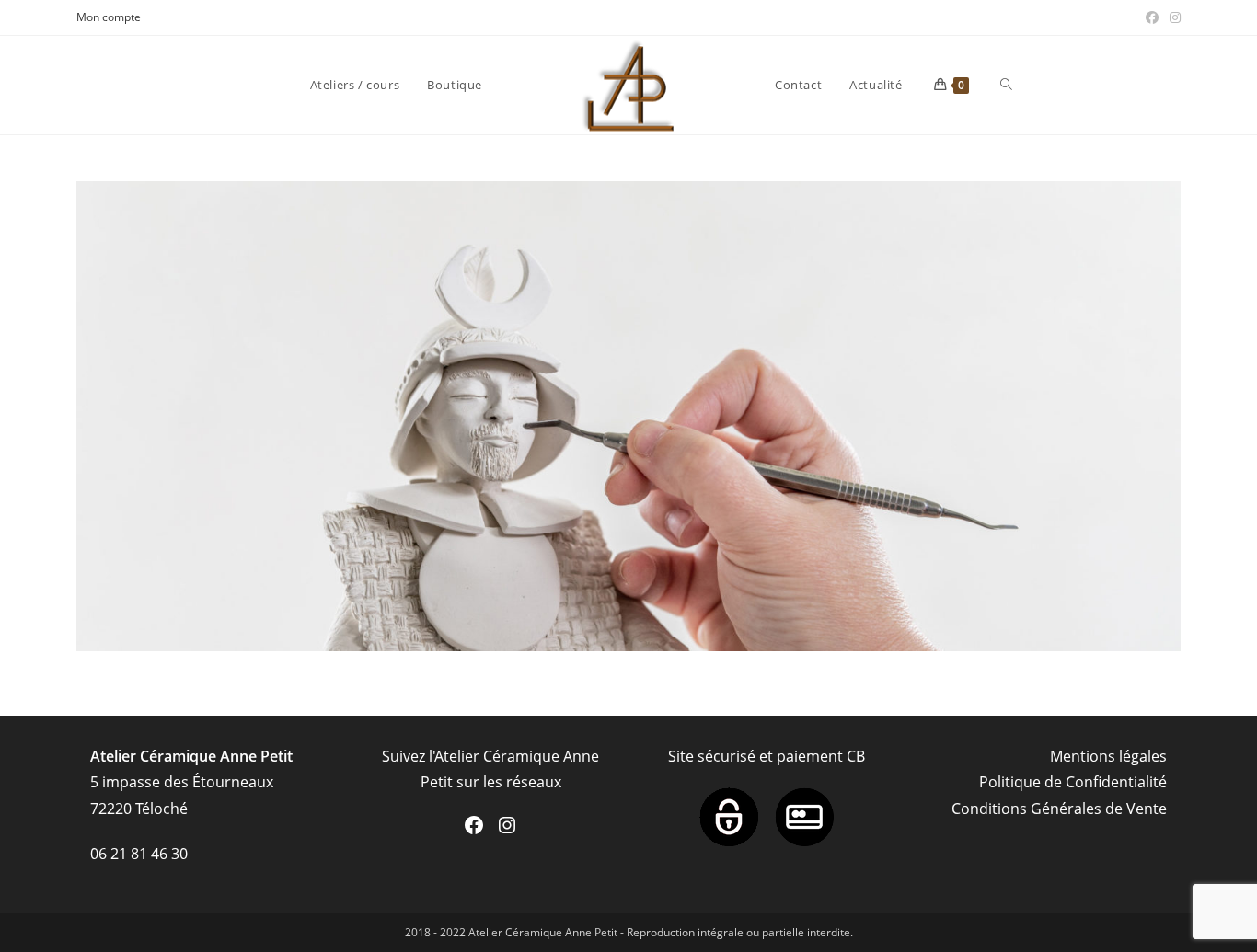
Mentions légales (1108, 756)
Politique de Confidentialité (1073, 782)
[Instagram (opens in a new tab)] (1172, 17)
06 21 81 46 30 (139, 853)
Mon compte (108, 17)
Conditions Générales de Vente (1059, 808)
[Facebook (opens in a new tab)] (1152, 17)
